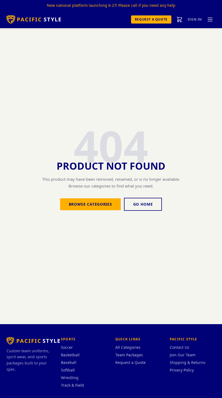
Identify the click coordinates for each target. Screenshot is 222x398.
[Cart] (179, 19)
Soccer (67, 347)
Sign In (195, 19)
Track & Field (72, 385)
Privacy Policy (182, 370)
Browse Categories (90, 204)
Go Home (143, 204)
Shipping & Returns (187, 362)
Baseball (68, 362)
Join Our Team (182, 354)
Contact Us (179, 347)
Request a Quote (151, 19)
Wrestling (70, 377)
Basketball (70, 354)
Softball (68, 370)
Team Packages (129, 354)
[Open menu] (210, 19)
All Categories (128, 347)
